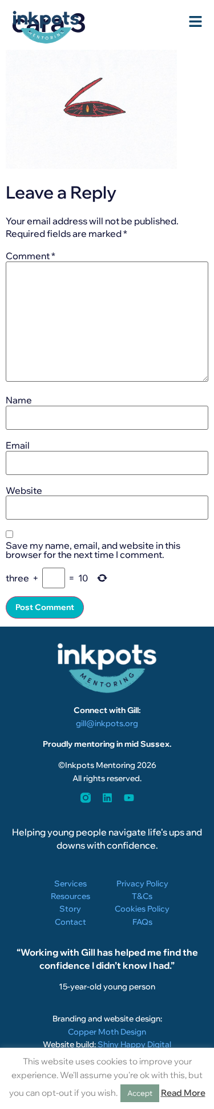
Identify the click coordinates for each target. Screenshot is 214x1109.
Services (70, 883)
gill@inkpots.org (107, 723)
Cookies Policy (142, 909)
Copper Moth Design (107, 1032)
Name (19, 400)
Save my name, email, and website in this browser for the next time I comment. (93, 550)
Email (18, 445)
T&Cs (142, 896)
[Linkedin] (107, 798)
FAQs (142, 922)
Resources (70, 896)
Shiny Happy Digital (134, 1044)
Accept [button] (139, 1093)
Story (70, 909)
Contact (70, 922)
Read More (183, 1092)
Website (24, 490)
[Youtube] (129, 798)
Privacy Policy (142, 883)
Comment (30, 255)
